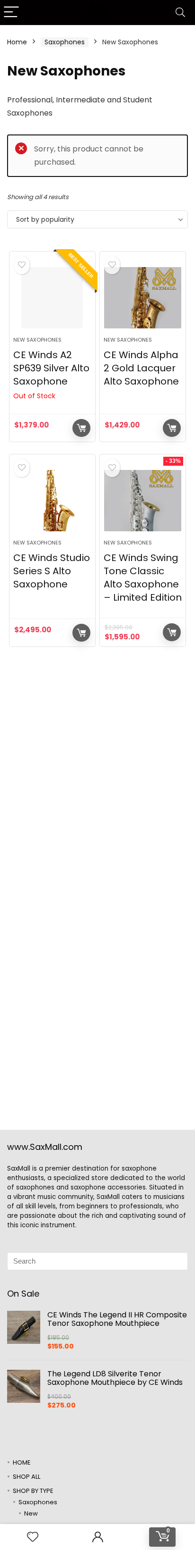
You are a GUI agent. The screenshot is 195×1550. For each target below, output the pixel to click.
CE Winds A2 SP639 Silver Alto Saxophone (51, 368)
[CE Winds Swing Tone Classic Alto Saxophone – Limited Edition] (143, 500)
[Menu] (11, 12)
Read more (81, 428)
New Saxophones (37, 340)
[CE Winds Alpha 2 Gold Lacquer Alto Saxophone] (143, 297)
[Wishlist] (32, 1537)
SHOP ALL (26, 1476)
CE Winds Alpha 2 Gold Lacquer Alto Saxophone (141, 368)
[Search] (180, 12)
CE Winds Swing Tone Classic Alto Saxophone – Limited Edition (143, 577)
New (31, 1513)
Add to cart (172, 428)
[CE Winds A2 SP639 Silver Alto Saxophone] (52, 297)
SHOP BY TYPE (33, 1490)
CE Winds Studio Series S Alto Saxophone (51, 571)
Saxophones (64, 42)
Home (17, 42)
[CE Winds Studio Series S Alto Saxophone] (52, 500)
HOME (22, 1462)
